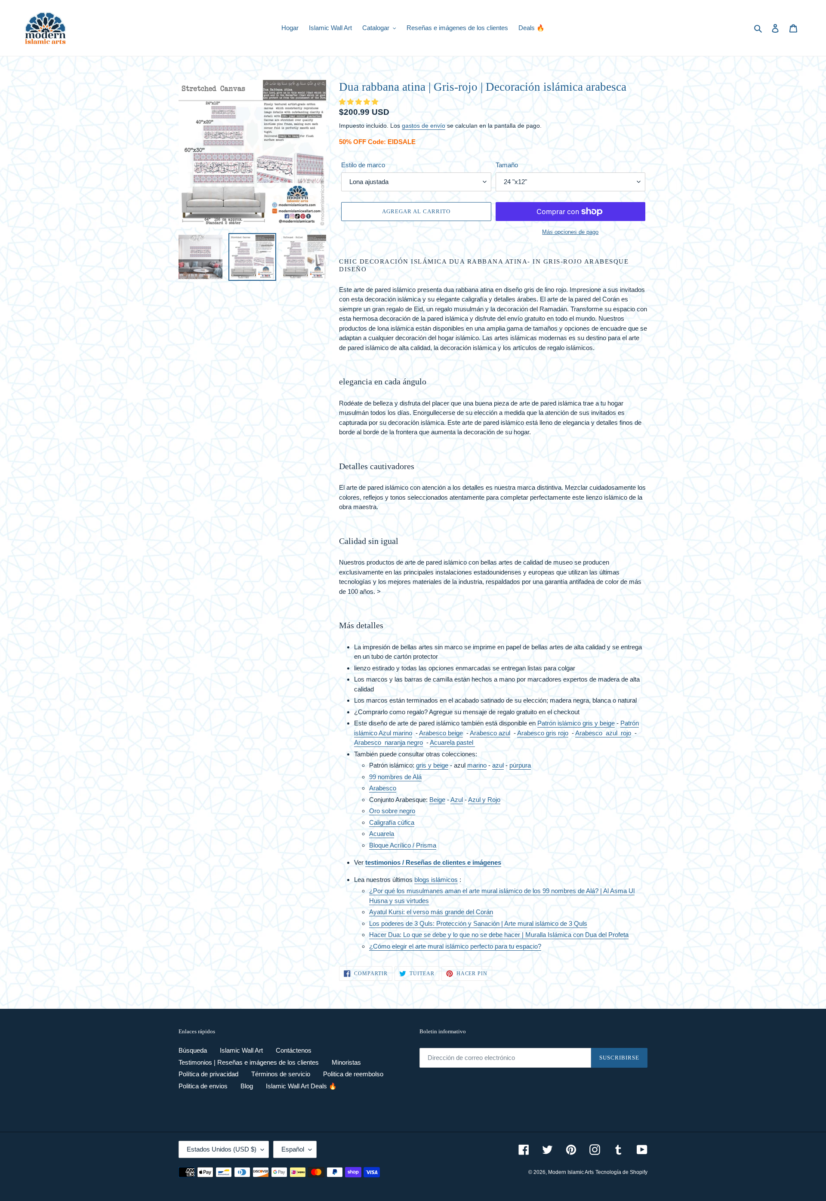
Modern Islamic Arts (571, 1172)
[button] (359, 101)
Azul (456, 799)
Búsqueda (193, 1050)
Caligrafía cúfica (391, 822)
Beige (437, 799)
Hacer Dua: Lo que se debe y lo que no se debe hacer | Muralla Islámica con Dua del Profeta (499, 934)
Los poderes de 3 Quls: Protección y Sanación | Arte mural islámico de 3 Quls (478, 923)
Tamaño (507, 165)
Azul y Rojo (484, 799)
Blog (246, 1086)
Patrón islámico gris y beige (576, 723)
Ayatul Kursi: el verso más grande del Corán (431, 911)
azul (498, 765)
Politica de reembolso (353, 1074)
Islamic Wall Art (241, 1050)
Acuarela (442, 742)
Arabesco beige (441, 733)
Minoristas (346, 1062)
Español (292, 1149)
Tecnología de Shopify (621, 1172)
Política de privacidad (208, 1074)
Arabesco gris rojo (542, 733)
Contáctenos (293, 1050)
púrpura (520, 765)
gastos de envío (423, 125)
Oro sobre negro (392, 810)
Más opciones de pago (570, 232)
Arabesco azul (490, 733)
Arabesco (388, 742)
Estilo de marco (363, 165)
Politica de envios (203, 1086)
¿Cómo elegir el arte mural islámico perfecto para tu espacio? (455, 946)
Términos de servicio (280, 1074)
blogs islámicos (436, 879)
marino (477, 765)
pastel (465, 742)
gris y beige (432, 765)
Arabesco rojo (603, 733)
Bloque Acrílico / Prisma (402, 845)
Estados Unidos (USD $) (221, 1149)
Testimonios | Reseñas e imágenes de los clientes (249, 1062)
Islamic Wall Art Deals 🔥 (301, 1086)
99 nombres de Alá (395, 776)
